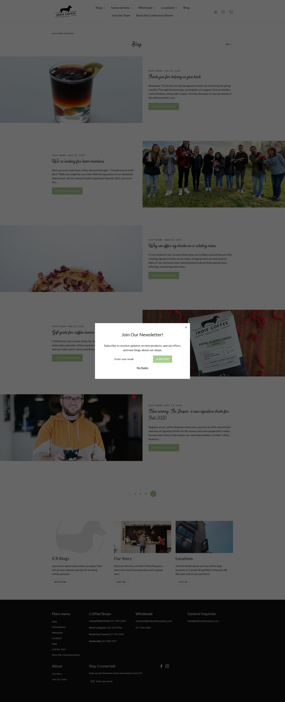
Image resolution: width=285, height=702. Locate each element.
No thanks (142, 367)
